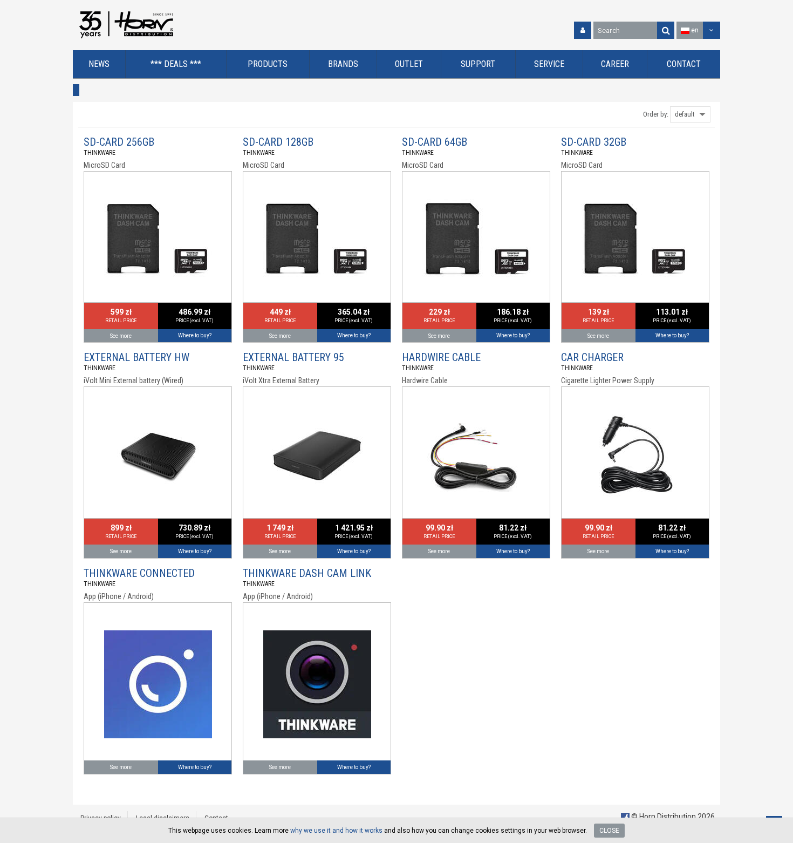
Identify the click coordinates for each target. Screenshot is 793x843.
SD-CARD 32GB (593, 141)
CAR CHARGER (592, 357)
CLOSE (609, 830)
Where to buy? (194, 335)
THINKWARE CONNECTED (139, 573)
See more (121, 336)
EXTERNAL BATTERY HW (136, 357)
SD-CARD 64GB (434, 141)
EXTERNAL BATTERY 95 (293, 357)
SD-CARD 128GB (278, 141)
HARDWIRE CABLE (441, 357)
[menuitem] (99, 64)
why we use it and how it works (336, 830)
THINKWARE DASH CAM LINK (307, 573)
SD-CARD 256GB (119, 141)
